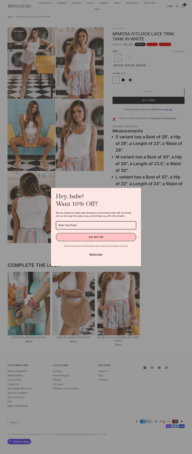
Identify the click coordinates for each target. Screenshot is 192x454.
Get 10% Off (96, 237)
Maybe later (96, 254)
